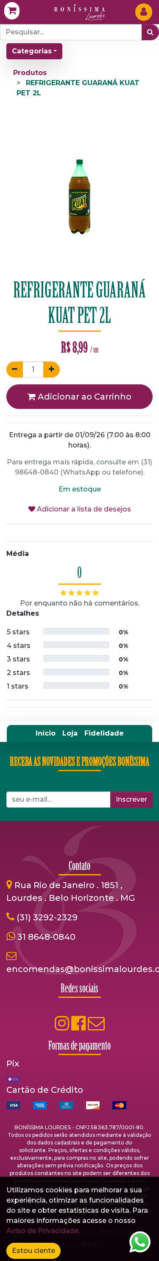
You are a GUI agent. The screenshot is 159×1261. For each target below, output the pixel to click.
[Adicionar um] (51, 369)
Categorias (32, 51)
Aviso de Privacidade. (43, 1231)
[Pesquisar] (150, 32)
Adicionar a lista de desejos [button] (83, 509)
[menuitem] (45, 733)
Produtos (30, 73)
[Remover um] (14, 369)
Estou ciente (33, 1251)
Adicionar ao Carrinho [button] (83, 397)
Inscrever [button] (131, 799)
